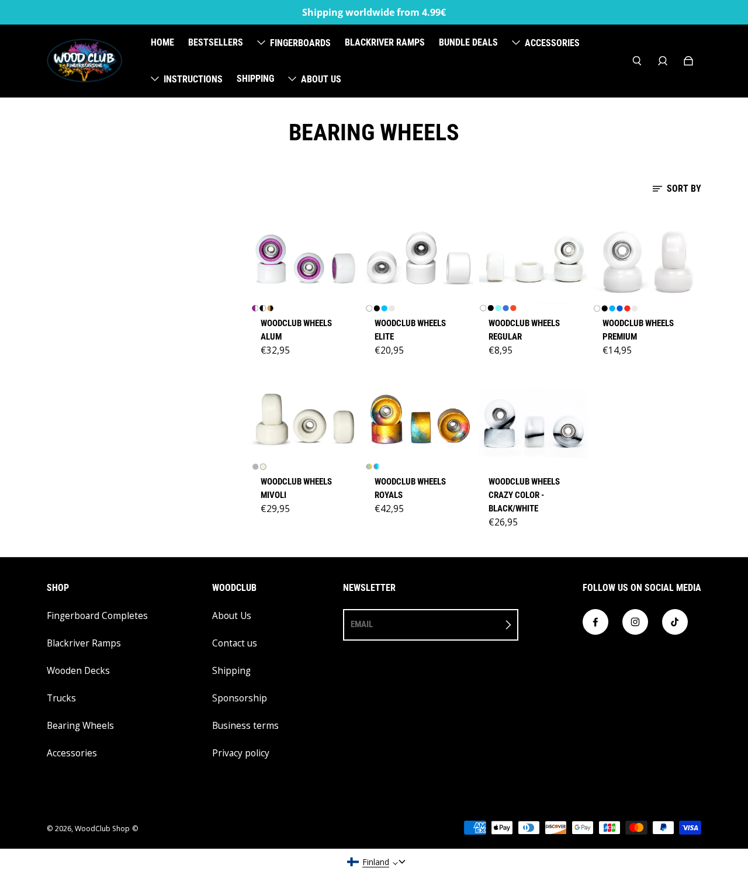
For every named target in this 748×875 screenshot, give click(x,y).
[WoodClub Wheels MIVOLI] (305, 419)
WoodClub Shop (102, 829)
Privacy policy (240, 753)
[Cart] (688, 61)
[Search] (637, 61)
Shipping (231, 671)
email (362, 624)
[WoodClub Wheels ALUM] (305, 261)
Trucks (61, 698)
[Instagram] (635, 622)
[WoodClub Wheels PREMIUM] (647, 261)
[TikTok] (675, 622)
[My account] (663, 61)
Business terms (245, 726)
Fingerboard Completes (97, 616)
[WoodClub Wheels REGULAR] (533, 261)
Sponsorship (239, 698)
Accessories (72, 753)
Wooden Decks (78, 671)
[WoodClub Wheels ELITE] (419, 261)
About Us (231, 616)
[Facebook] (595, 622)
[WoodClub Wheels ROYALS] (419, 419)
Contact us (234, 643)
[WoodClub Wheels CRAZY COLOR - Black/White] (533, 419)
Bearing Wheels (80, 726)
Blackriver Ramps (84, 643)
